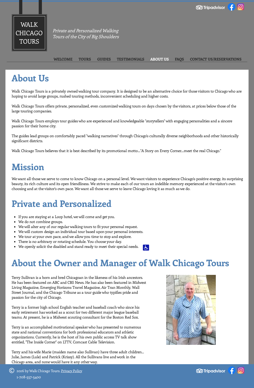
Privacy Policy (71, 370)
